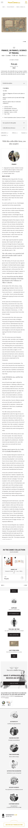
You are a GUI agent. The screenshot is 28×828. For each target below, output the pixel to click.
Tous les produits (10, 6)
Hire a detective (14, 634)
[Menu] (12, 701)
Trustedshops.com (18, 696)
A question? (3, 135)
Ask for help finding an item (14, 824)
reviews (7, 697)
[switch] (9, 705)
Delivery (14, 132)
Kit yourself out (14, 613)
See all (14, 591)
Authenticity (4, 132)
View (14, 656)
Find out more (14, 683)
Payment (23, 132)
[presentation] (3, 42)
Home (3, 6)
